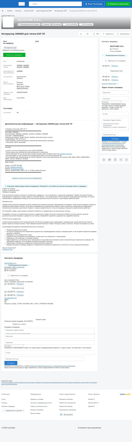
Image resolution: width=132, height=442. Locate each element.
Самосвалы (46, 382)
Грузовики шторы (12, 382)
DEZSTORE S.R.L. (10, 263)
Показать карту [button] (41, 319)
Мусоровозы (69, 382)
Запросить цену (11, 48)
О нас (3, 399)
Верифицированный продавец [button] (18, 265)
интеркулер (20, 61)
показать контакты (66, 154)
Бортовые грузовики (35, 382)
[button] (81, 34)
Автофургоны (23, 382)
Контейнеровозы (11, 384)
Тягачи (3, 382)
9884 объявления (18, 267)
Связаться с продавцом (14, 55)
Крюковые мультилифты (81, 382)
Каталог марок (35, 413)
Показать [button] (20, 284)
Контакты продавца (8, 406)
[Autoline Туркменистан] (9, 4)
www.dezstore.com (10, 298)
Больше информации (109, 83)
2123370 (19, 67)
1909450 (19, 65)
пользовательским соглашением (64, 366)
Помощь (4, 403)
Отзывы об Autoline (36, 410)
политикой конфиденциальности (40, 366)
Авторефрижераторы (57, 382)
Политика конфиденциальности (41, 403)
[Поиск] (31, 4)
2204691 (26, 65)
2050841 (26, 67)
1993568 (19, 71)
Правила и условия (36, 399)
